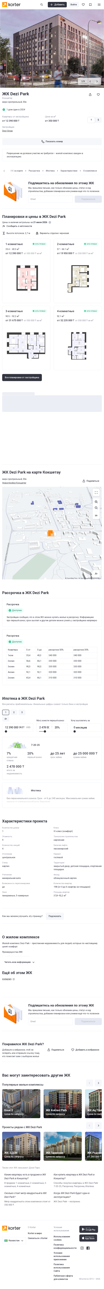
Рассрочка (34, 170)
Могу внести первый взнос (50, 720)
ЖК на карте (16, 170)
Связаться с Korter (38, 1238)
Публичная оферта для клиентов (63, 1277)
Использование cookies (62, 1238)
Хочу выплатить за (80, 720)
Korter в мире (35, 1233)
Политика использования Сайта (62, 1267)
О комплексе (90, 170)
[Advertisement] (52, 441)
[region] (52, 533)
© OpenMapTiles (71, 578)
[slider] (6, 731)
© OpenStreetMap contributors (90, 578)
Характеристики (69, 170)
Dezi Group (7, 131)
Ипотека (50, 170)
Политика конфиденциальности (65, 1246)
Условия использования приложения (62, 1256)
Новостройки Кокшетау (14, 483)
